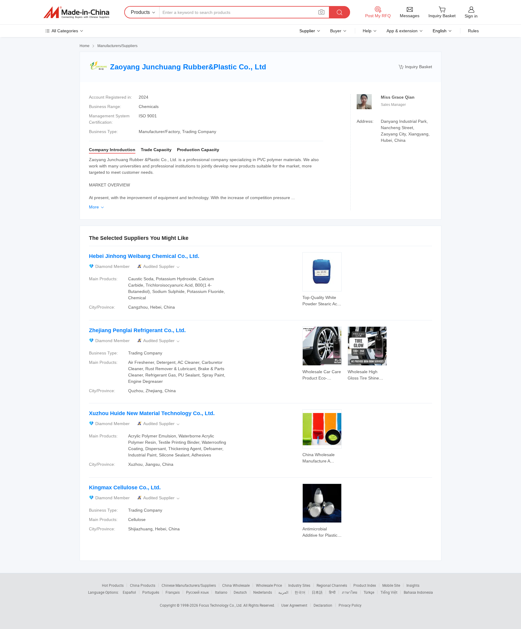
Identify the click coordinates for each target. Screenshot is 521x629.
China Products (142, 585)
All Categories (65, 30)
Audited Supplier (162, 266)
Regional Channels (332, 585)
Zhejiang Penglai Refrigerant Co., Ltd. (137, 330)
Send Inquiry (322, 300)
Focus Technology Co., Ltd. (221, 605)
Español (129, 592)
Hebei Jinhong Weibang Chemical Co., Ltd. (144, 256)
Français (173, 592)
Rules (473, 30)
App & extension (402, 30)
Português (150, 592)
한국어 (300, 592)
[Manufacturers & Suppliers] (76, 12)
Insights (412, 585)
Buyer (335, 30)
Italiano (221, 592)
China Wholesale (236, 585)
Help (367, 30)
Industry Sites (299, 585)
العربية (283, 592)
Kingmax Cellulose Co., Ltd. (125, 487)
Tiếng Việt (388, 592)
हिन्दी (332, 592)
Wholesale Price (269, 585)
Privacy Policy (350, 605)
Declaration (323, 605)
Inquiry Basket (415, 66)
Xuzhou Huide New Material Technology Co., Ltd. (152, 413)
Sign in (471, 16)
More (97, 207)
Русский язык (197, 592)
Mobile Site (391, 585)
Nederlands (262, 592)
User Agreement (294, 605)
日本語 (317, 592)
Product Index (364, 585)
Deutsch (240, 592)
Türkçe (369, 592)
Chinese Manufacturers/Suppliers (189, 585)
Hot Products (113, 585)
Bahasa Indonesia (418, 592)
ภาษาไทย (349, 592)
